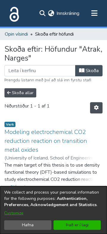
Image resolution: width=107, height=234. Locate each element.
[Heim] (13, 13)
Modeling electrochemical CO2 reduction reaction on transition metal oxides (45, 141)
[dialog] (53, 210)
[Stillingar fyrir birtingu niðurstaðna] (96, 107)
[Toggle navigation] (94, 13)
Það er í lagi (77, 225)
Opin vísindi (16, 34)
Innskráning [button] (68, 13)
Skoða (91, 70)
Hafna (28, 225)
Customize (13, 213)
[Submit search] (42, 13)
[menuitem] (51, 13)
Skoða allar (22, 93)
